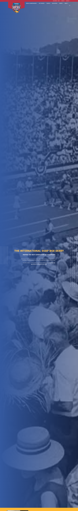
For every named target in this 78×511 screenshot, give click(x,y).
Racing (48, 3)
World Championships (31, 3)
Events (60, 3)
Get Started (41, 3)
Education (54, 3)
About (66, 3)
